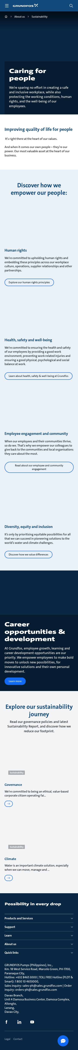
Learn (8, 935)
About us (10, 944)
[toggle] (7, 5)
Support (10, 927)
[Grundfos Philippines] (6, 17)
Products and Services (19, 918)
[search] (71, 5)
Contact (17, 1039)
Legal (7, 1039)
